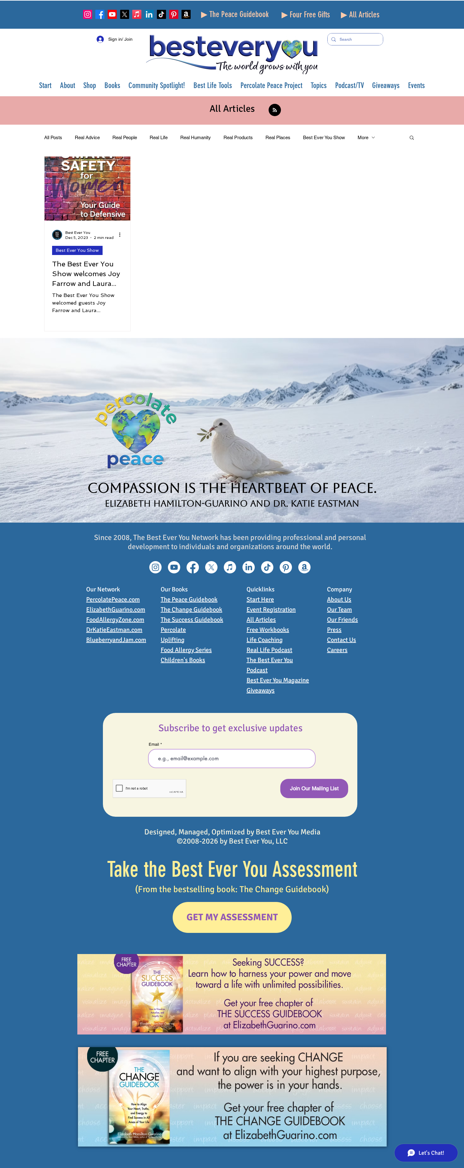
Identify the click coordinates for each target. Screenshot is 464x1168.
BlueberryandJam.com (116, 640)
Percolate (173, 630)
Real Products (238, 137)
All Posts (53, 137)
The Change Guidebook (191, 610)
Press (334, 630)
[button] (68, 85)
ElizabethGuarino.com (115, 610)
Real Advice (87, 137)
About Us (339, 599)
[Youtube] (112, 14)
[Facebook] (99, 14)
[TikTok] (161, 14)
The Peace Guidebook (189, 599)
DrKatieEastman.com (114, 630)
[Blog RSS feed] (275, 110)
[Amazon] (186, 14)
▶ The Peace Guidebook (235, 14)
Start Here (260, 599)
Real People (124, 137)
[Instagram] (87, 14)
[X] (124, 14)
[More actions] (122, 235)
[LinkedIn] (149, 14)
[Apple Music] (136, 14)
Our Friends (342, 620)
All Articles (261, 620)
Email (154, 744)
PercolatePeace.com (113, 599)
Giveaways (261, 690)
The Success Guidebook (192, 620)
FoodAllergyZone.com (115, 620)
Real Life (159, 137)
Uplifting (173, 640)
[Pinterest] (173, 14)
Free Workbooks (268, 630)
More (363, 137)
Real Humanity (195, 137)
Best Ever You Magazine (278, 680)
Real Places (277, 137)
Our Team (339, 610)
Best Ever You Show (324, 137)
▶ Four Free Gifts (306, 15)
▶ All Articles (360, 15)
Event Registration (271, 610)
